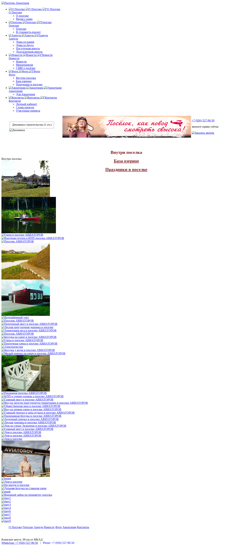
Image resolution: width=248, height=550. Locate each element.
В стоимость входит (28, 32)
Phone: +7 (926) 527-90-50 (58, 542)
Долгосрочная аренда (29, 51)
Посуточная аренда (28, 48)
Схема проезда (25, 107)
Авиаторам (16, 91)
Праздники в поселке (29, 84)
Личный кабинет (26, 104)
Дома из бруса (25, 45)
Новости (14, 58)
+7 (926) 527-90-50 (203, 120)
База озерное (24, 81)
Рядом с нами (24, 19)
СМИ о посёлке (25, 68)
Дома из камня (25, 41)
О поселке (22, 15)
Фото (12, 74)
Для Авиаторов (25, 94)
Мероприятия (24, 64)
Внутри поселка (26, 77)
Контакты (15, 100)
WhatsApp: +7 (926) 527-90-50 (19, 542)
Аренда (13, 38)
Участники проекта (28, 110)
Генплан (14, 25)
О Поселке (15, 12)
